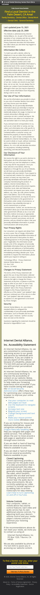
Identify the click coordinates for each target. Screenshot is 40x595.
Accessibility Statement (20, 584)
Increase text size (16, 409)
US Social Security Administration (14, 389)
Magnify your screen (17, 411)
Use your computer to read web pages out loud (20, 401)
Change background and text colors (21, 414)
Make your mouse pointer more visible (20, 418)
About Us (6, 582)
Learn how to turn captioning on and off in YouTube (20, 493)
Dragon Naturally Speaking (16, 429)
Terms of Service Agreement (21, 582)
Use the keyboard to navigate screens (21, 405)
